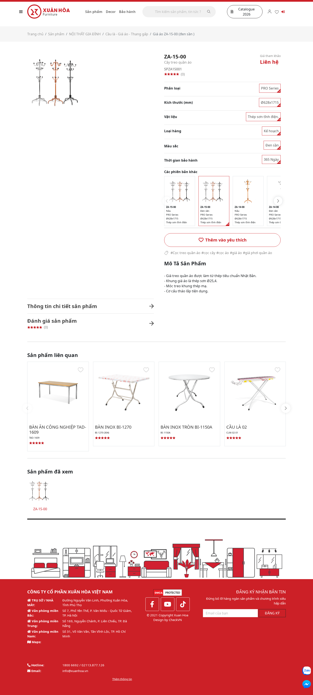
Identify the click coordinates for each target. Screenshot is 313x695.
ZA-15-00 (40, 509)
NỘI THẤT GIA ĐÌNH (85, 34)
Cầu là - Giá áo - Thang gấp (126, 34)
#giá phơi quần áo (257, 252)
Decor (111, 11)
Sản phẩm (93, 11)
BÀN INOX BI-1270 (113, 427)
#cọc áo (222, 252)
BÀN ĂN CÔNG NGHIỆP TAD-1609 (57, 429)
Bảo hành (127, 11)
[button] (222, 240)
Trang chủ (35, 34)
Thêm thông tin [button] (122, 679)
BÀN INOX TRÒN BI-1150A (186, 427)
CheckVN (175, 620)
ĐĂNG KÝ (272, 613)
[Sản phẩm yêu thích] (276, 11)
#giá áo (236, 252)
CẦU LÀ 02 (236, 427)
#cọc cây (208, 252)
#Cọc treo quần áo (185, 252)
